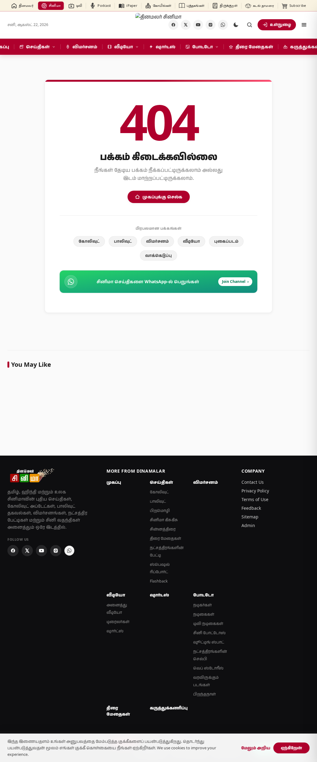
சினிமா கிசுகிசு (164, 519)
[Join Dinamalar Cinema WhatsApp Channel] (223, 25)
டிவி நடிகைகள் (208, 623)
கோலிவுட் (89, 241)
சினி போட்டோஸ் (209, 632)
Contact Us (252, 482)
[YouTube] (198, 25)
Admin (248, 525)
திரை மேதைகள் (165, 538)
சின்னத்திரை (163, 529)
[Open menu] (304, 24)
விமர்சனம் (157, 241)
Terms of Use (254, 499)
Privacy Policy (255, 491)
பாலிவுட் (123, 241)
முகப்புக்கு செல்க (162, 197)
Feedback (251, 508)
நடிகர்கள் (202, 605)
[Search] (249, 24)
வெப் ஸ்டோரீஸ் (208, 668)
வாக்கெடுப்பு (158, 255)
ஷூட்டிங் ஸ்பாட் (208, 642)
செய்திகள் (161, 482)
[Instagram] (210, 25)
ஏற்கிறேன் (291, 748)
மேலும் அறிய (255, 748)
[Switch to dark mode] (235, 24)
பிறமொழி (160, 510)
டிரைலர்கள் (117, 621)
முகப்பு (113, 482)
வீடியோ (191, 241)
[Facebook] (13, 550)
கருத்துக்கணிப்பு (168, 708)
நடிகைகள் (203, 614)
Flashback (159, 581)
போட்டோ (203, 595)
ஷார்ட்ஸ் (115, 631)
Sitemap (249, 517)
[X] (186, 25)
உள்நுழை (280, 24)
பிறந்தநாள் (204, 694)
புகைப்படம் (226, 241)
